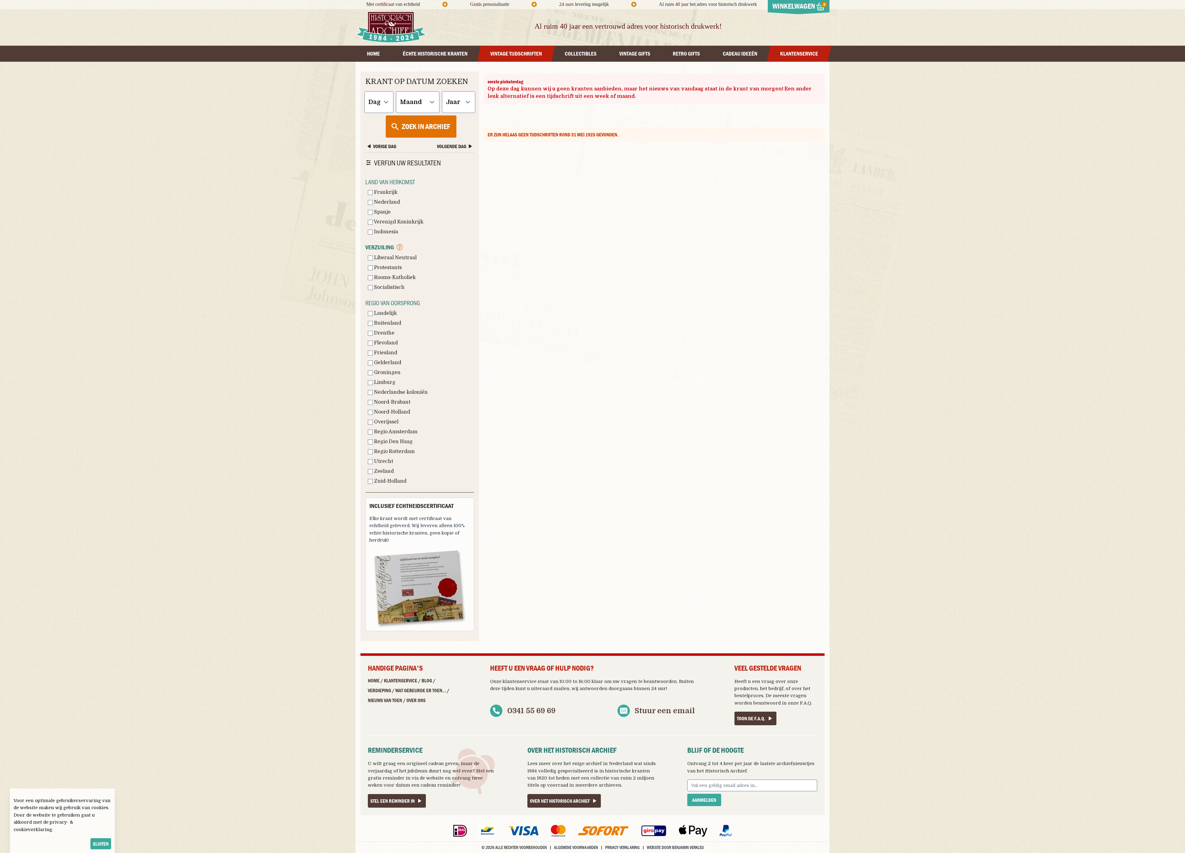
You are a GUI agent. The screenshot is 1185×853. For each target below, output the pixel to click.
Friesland (385, 353)
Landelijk (385, 313)
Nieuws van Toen (385, 700)
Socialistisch (389, 287)
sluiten (101, 844)
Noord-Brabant (391, 402)
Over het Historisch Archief (560, 801)
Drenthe (383, 333)
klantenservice (519, 681)
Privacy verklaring (622, 847)
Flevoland (385, 343)
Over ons (416, 700)
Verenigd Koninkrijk (398, 222)
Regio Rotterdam (394, 451)
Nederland (386, 202)
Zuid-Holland (389, 481)
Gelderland (387, 362)
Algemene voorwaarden (576, 847)
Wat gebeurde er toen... (420, 690)
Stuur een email (665, 710)
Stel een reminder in (392, 801)
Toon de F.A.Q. (751, 718)
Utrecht (383, 461)
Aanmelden (704, 800)
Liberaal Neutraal (395, 257)
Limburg (384, 382)
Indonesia (385, 232)
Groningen (387, 372)
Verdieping (379, 690)
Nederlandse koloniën (400, 392)
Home (374, 680)
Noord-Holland (391, 412)
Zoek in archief (426, 126)
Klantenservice (400, 680)
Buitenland (387, 323)
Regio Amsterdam (395, 432)
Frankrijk (385, 192)
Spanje (382, 212)
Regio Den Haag (393, 441)
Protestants (387, 267)
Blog (427, 680)
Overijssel (385, 422)
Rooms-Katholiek (394, 277)
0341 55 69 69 (531, 710)
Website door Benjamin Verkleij (675, 847)
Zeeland (383, 471)
